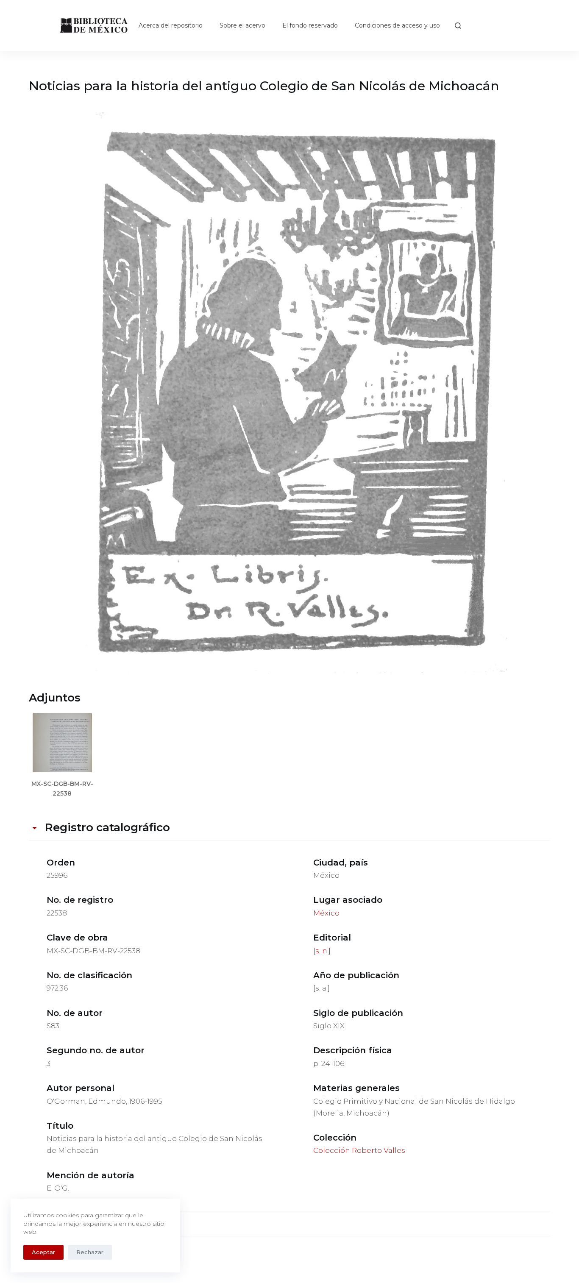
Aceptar (43, 1252)
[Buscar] (458, 25)
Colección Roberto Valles (359, 1150)
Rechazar (89, 1252)
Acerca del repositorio (171, 25)
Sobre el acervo (242, 25)
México (326, 913)
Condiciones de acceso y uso (397, 25)
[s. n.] (322, 950)
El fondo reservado (310, 25)
